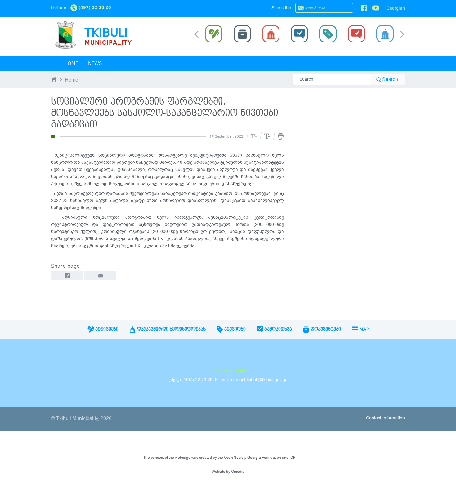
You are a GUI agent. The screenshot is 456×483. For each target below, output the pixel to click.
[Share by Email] (100, 275)
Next (402, 35)
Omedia (237, 471)
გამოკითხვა (277, 329)
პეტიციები (106, 329)
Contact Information (385, 418)
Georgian (396, 8)
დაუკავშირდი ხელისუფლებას (171, 329)
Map (363, 329)
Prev (196, 34)
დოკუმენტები (325, 329)
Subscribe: (281, 8)
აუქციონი (234, 329)
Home (71, 63)
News (95, 63)
